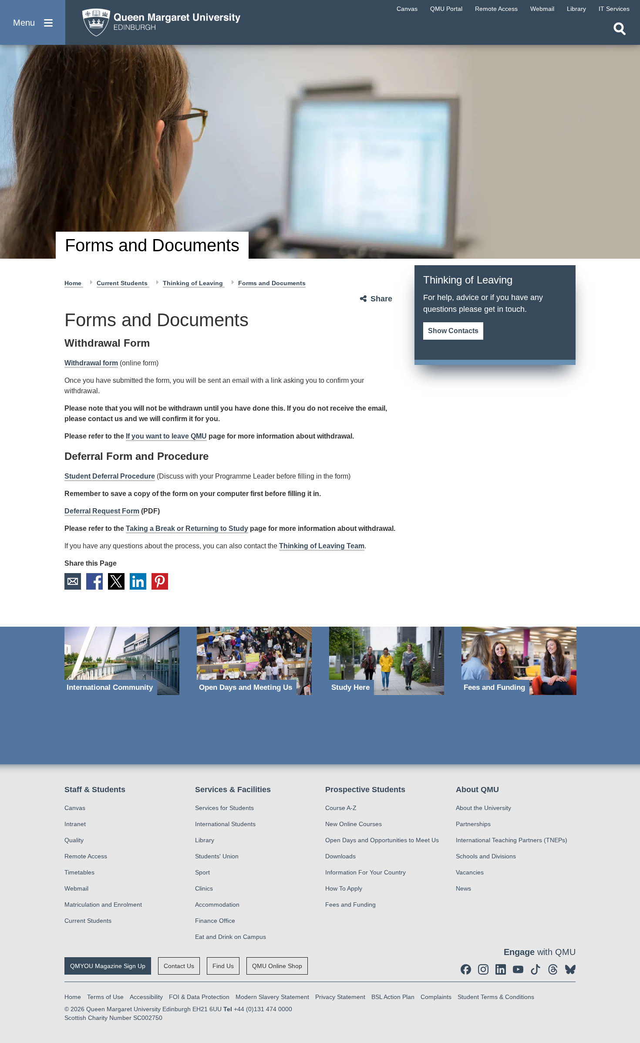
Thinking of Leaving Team (321, 546)
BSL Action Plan (392, 996)
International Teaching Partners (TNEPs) (511, 840)
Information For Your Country (365, 872)
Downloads (340, 856)
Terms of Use (105, 996)
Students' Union (217, 856)
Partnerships (473, 823)
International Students (225, 823)
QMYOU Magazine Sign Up (107, 965)
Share (381, 298)
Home (73, 283)
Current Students (123, 283)
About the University (483, 807)
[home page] (157, 20)
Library (204, 840)
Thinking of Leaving (194, 283)
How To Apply (343, 888)
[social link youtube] (518, 969)
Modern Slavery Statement (272, 996)
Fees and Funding (350, 904)
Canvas (74, 807)
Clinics (204, 888)
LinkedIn (138, 581)
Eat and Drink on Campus (230, 936)
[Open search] (620, 28)
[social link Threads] (553, 969)
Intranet (75, 823)
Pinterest (160, 581)
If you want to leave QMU (166, 436)
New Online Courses (353, 823)
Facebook (94, 581)
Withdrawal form (91, 363)
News (463, 888)
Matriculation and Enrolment (103, 904)
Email (72, 581)
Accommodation (217, 904)
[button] (32, 22)
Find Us (223, 965)
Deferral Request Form (101, 511)
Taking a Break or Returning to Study (187, 528)
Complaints (436, 996)
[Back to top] (629, 958)
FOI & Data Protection (199, 996)
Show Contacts (453, 330)
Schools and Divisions (486, 856)
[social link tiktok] (535, 969)
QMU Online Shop (277, 965)
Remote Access (85, 856)
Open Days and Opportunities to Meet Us (382, 840)
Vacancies (470, 872)
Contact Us (179, 965)
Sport (202, 872)
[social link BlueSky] (570, 969)
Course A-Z (341, 807)
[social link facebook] (466, 969)
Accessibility (146, 996)
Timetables (79, 872)
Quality (74, 840)
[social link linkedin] (500, 969)
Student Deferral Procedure (109, 476)
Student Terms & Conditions (496, 996)
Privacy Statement (340, 996)
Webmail (76, 888)
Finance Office (215, 920)
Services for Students (224, 807)
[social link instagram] (483, 969)
